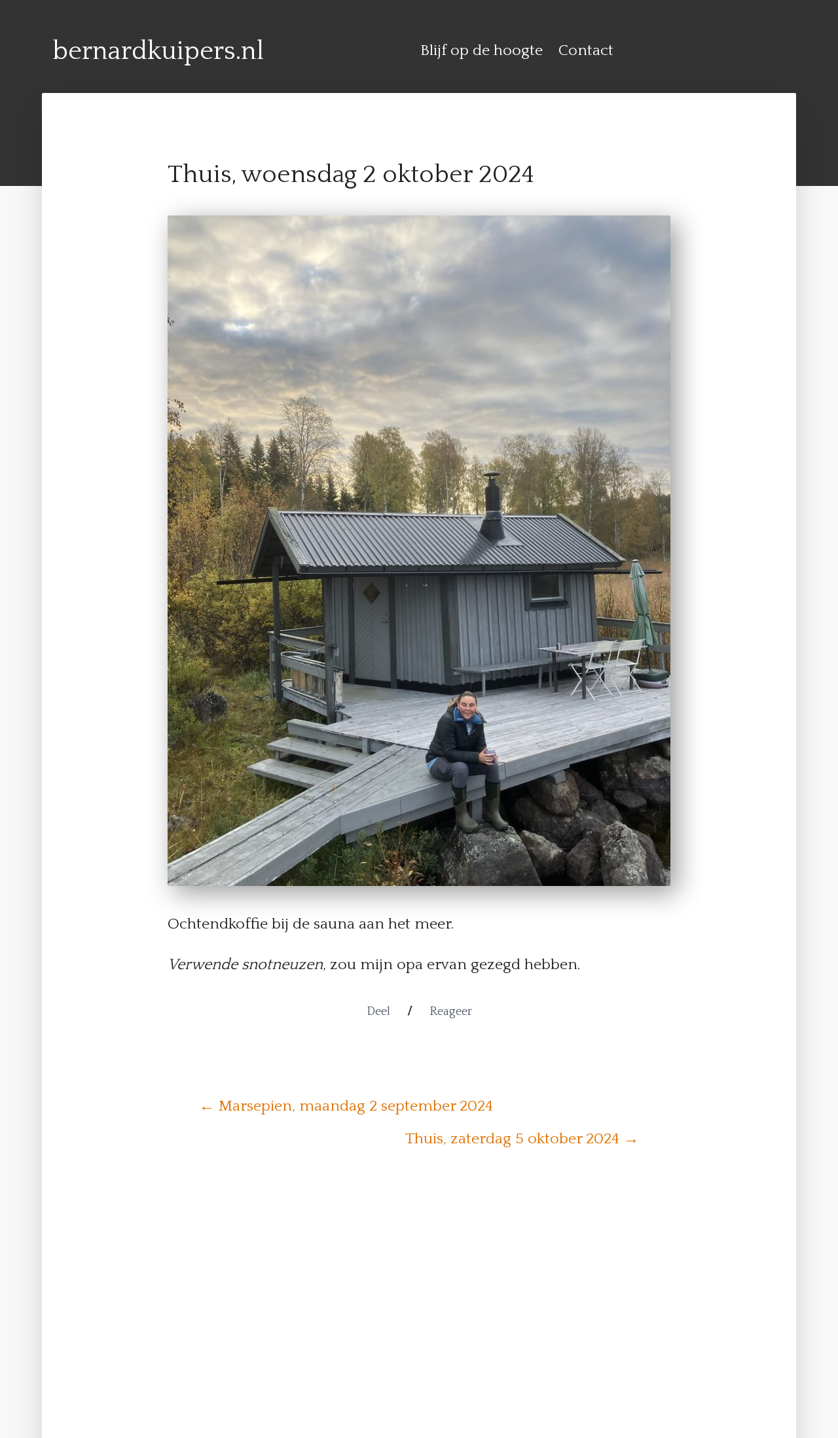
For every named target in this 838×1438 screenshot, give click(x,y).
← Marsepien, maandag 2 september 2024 (346, 1106)
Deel (378, 1011)
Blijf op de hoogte (481, 50)
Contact (585, 50)
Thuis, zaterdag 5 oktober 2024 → (522, 1138)
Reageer (450, 1011)
